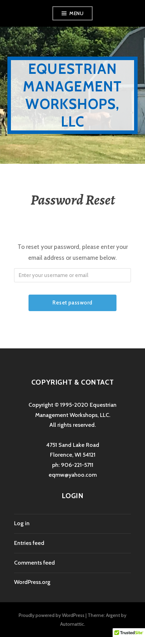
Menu (76, 13)
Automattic (72, 624)
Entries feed (29, 543)
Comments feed (34, 562)
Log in (22, 523)
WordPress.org (32, 582)
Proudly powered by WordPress (51, 615)
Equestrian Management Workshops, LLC (72, 95)
